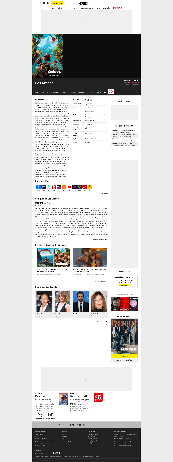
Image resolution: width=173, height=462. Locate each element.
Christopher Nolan (93, 434)
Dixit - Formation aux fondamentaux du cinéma (88, 456)
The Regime (65, 436)
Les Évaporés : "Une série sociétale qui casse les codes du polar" (122, 140)
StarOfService (72, 456)
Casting (73, 93)
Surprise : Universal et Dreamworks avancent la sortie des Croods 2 (90, 270)
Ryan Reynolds (77, 314)
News (43, 93)
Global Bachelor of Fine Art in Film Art (59, 456)
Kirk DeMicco (89, 111)
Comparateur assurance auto (42, 456)
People (98, 8)
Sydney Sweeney (92, 440)
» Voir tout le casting (102, 322)
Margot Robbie (92, 442)
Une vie (37, 436)
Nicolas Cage (89, 115)
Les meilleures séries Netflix (122, 438)
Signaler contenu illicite (50, 460)
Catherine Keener (96, 314)
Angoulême (106, 8)
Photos (65, 93)
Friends (64, 434)
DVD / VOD (75, 8)
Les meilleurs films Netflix (121, 443)
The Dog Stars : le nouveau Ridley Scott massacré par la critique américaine (124, 144)
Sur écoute (64, 443)
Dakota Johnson (92, 438)
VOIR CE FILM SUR (102, 93)
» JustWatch (104, 193)
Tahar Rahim (91, 443)
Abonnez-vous (57, 3)
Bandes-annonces (53, 93)
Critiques (81, 93)
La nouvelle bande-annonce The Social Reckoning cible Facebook (123, 131)
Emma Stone (99, 115)
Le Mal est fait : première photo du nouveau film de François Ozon (123, 135)
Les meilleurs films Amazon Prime (123, 445)
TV (67, 8)
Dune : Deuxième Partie (41, 434)
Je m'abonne (124, 356)
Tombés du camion (40, 438)
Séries (60, 8)
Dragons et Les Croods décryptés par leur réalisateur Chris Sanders (51, 270)
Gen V (63, 438)
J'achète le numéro (124, 360)
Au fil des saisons (40, 442)
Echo (63, 440)
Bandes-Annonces (87, 8)
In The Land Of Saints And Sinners (44, 440)
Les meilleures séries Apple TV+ (123, 442)
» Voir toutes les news (101, 281)
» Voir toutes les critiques (100, 239)
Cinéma (53, 8)
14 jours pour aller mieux (42, 445)
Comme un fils (39, 443)
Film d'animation (90, 139)
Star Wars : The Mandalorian (69, 442)
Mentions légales (39, 460)
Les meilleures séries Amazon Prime (124, 440)
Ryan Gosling (91, 436)
